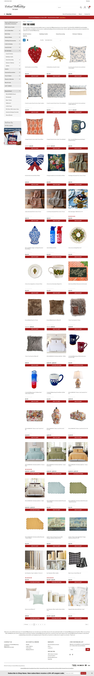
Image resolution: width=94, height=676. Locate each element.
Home (24, 21)
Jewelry (7, 69)
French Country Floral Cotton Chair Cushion (34, 103)
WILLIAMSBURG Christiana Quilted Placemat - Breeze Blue (56, 501)
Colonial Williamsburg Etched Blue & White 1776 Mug (56, 393)
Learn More (62, 17)
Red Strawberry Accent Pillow (31, 67)
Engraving (50, 659)
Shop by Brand (8, 91)
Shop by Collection (9, 79)
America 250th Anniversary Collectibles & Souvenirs (11, 23)
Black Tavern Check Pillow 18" (74, 573)
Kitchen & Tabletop (10, 62)
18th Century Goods (9, 27)
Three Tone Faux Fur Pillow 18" (31, 356)
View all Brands (9, 115)
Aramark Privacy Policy (44, 668)
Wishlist (88, 1)
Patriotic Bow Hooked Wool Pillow (32, 175)
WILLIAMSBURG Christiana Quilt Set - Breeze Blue (34, 465)
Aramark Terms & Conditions (68, 668)
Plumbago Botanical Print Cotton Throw (76, 175)
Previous (26, 624)
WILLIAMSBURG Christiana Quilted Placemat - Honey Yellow (34, 537)
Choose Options (56, 256)
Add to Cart (34, 76)
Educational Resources (52, 657)
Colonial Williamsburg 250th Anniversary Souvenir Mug (77, 357)
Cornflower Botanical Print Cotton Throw (56, 211)
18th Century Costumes (53, 654)
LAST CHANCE (8, 85)
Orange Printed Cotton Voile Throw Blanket (56, 139)
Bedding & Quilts (9, 56)
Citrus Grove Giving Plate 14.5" (75, 247)
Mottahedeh (8, 97)
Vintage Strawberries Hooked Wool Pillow (56, 175)
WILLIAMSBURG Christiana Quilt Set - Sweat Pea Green (56, 465)
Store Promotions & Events (69, 14)
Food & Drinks (8, 47)
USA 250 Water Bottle (51, 247)
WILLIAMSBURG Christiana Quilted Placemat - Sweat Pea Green (77, 501)
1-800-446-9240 (8, 1)
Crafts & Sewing (8, 44)
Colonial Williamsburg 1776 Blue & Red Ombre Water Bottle (33, 393)
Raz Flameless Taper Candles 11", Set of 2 (33, 573)
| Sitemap (23, 665)
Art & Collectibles (9, 30)
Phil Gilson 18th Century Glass (12, 109)
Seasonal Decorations (10, 72)
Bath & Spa (7, 33)
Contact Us (87, 14)
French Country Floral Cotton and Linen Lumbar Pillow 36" (76, 104)
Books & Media (8, 37)
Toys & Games (8, 75)
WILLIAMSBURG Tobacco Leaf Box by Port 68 (78, 428)
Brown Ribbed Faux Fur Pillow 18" (54, 320)
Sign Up (31, 646)
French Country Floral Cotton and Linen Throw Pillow (76, 68)
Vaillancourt (8, 103)
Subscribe (83, 673)
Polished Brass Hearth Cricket (53, 67)
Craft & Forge (9, 106)
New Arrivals (8, 82)
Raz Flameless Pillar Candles (53, 573)
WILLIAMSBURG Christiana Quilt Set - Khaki (34, 500)
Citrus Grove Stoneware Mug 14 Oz (54, 283)
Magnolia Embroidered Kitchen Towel (76, 609)
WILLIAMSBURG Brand (11, 94)
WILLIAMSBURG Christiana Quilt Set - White (56, 356)
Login (27, 646)
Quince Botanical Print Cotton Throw (33, 211)
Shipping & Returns (30, 649)
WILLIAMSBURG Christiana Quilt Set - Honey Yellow (77, 465)
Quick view (35, 54)
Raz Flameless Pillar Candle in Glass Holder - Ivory (56, 610)
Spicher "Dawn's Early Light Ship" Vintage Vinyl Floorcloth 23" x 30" (77, 537)
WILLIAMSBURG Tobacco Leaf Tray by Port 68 (34, 429)
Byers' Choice (9, 100)
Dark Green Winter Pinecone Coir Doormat (77, 283)
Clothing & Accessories (10, 40)
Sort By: (42, 40)
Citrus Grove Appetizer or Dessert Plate (33, 283)
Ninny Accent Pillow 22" (30, 609)
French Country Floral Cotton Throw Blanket (56, 103)
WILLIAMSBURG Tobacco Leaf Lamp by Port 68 (77, 393)
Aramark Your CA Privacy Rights (55, 668)
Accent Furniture (9, 53)
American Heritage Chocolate (12, 112)
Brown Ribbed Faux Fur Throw (31, 320)
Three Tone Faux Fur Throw (74, 320)
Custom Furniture (51, 655)
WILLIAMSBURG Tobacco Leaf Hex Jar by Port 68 (55, 429)
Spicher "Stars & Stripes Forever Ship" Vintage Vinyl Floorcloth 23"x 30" (55, 537)
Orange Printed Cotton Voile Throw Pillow (34, 139)
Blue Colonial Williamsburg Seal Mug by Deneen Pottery (76, 140)
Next (86, 624)
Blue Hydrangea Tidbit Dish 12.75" (75, 211)
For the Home (8, 50)
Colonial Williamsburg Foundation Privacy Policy (29, 668)
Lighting (7, 65)
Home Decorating (9, 59)
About (80, 14)
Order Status (28, 647)
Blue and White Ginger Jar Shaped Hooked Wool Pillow (34, 248)
